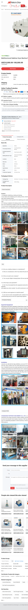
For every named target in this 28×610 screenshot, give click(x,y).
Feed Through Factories (18, 591)
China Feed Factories (6, 591)
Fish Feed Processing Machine (8, 585)
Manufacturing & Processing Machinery (12, 9)
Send (12, 488)
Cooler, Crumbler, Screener (6, 566)
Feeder (23, 582)
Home (2, 9)
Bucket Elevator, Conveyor (6, 568)
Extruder (15, 568)
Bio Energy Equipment (17, 566)
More (2, 600)
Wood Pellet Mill (16, 582)
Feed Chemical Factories (7, 594)
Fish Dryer (17, 594)
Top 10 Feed (16, 597)
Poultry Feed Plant (5, 563)
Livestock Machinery (6, 582)
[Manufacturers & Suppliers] (14, 2)
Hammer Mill (15, 563)
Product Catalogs (19, 561)
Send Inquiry (13, 68)
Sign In (3, 130)
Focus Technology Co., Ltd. (16, 604)
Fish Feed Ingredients (6, 597)
